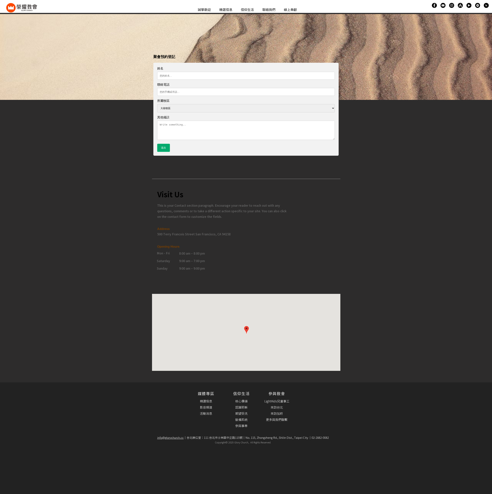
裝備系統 (241, 420)
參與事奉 (241, 426)
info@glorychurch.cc (170, 438)
